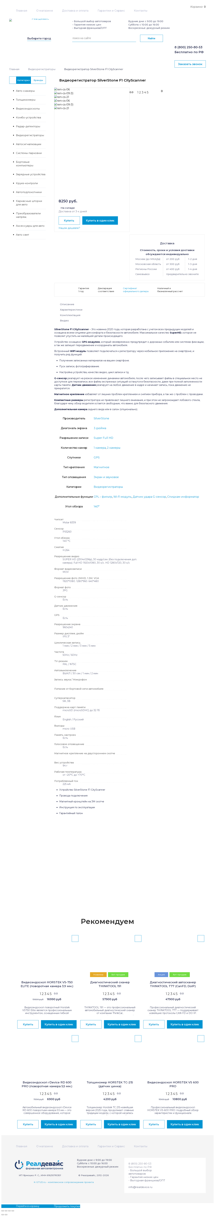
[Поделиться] (6, 1210)
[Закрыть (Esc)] (2, 1210)
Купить (69, 220)
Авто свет (22, 234)
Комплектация (70, 315)
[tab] (129, 305)
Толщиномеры (25, 99)
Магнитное (101, 467)
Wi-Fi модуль (122, 496)
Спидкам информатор (183, 496)
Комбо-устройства (28, 117)
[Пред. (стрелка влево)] (2, 1214)
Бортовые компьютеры (24, 163)
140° (96, 506)
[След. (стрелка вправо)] (6, 1214)
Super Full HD (103, 437)
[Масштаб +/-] (12, 1210)
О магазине (44, 10)
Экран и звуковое (106, 477)
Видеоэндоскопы (28, 108)
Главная (21, 10)
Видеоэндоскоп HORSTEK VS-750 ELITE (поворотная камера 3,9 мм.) (47, 984)
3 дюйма (100, 428)
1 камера (100, 447)
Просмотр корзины (13, 1206)
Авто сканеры (25, 90)
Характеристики (71, 309)
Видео (64, 320)
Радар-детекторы (28, 126)
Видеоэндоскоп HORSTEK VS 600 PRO (173, 1084)
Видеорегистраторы (41, 69)
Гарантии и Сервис (111, 10)
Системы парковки (29, 153)
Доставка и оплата (75, 10)
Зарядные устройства (30, 174)
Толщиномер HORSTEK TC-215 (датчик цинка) (110, 1084)
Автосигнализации (28, 144)
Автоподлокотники (29, 192)
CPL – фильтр (103, 496)
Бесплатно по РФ (189, 52)
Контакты (140, 10)
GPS (97, 457)
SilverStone (101, 418)
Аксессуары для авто (30, 225)
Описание (67, 304)
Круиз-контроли (27, 183)
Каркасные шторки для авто (29, 202)
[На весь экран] (9, 1210)
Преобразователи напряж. (28, 215)
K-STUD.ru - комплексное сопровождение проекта (64, 1182)
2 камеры (113, 447)
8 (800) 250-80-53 (188, 47)
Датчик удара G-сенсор (149, 496)
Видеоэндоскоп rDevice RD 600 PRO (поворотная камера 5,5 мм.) (47, 1084)
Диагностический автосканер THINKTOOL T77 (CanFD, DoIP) (173, 984)
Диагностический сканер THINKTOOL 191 (110, 984)
